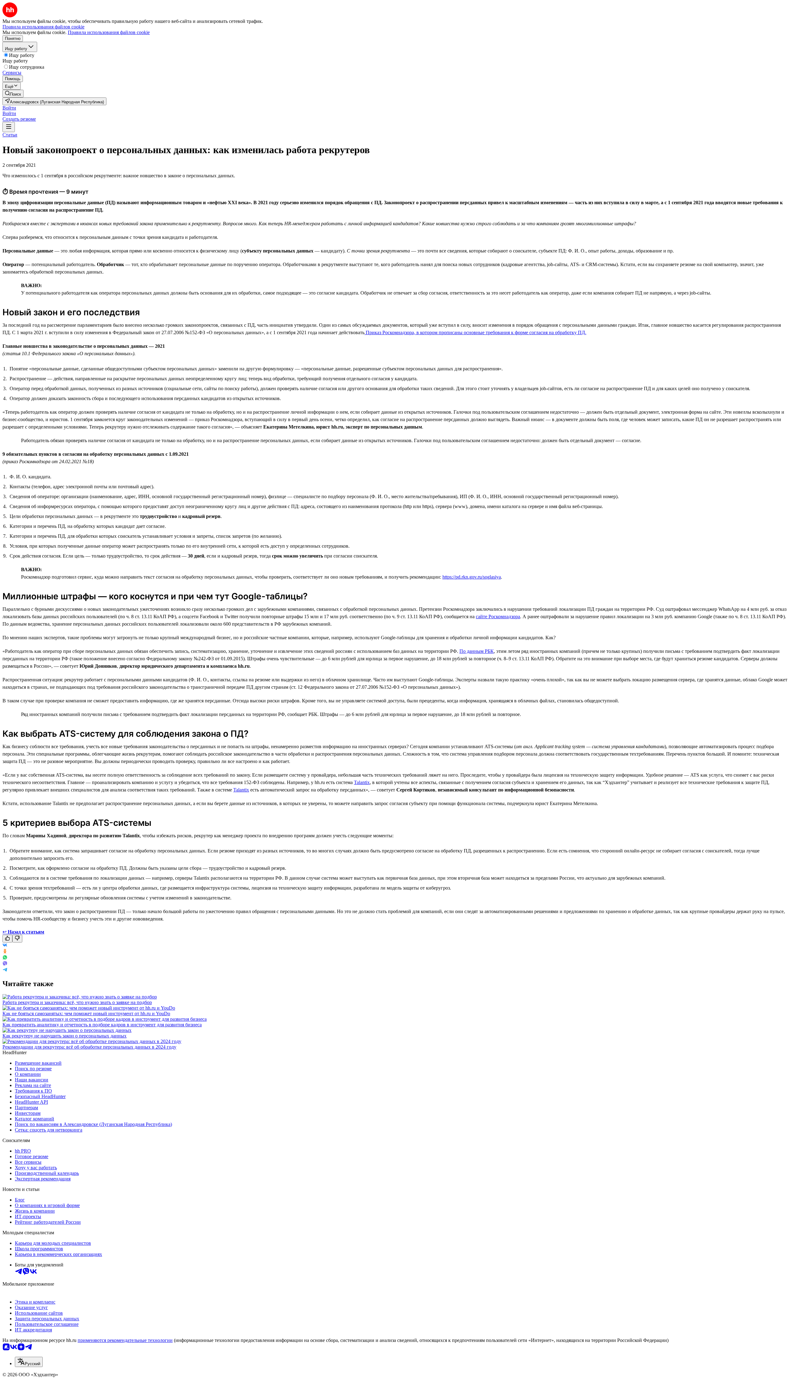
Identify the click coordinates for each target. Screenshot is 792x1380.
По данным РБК (476, 651)
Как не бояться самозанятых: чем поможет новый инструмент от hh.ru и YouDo (86, 1013)
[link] (13, 93)
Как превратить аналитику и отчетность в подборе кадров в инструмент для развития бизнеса (102, 1024)
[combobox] (29, 1362)
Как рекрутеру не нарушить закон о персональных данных (64, 1035)
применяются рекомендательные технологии (125, 1340)
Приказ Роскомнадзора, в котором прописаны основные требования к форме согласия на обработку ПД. (475, 332)
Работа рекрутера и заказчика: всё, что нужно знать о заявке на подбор (77, 1002)
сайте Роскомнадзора (498, 616)
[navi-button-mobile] (8, 127)
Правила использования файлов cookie (109, 32)
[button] (9, 107)
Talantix (362, 782)
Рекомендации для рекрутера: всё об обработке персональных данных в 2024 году (89, 1047)
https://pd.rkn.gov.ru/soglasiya (471, 577)
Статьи (9, 134)
